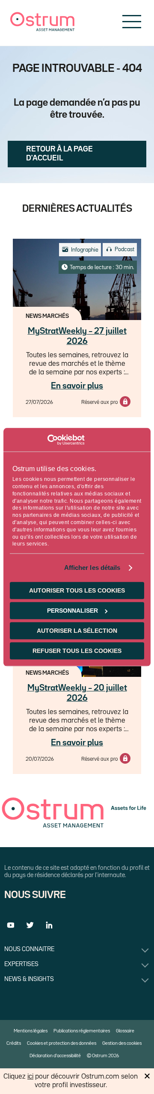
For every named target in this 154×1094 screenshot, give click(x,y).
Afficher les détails (92, 568)
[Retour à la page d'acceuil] (42, 29)
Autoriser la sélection (77, 630)
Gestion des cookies (122, 1043)
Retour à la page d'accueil (59, 154)
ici (30, 1076)
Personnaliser (72, 610)
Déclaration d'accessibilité (55, 1056)
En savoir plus (77, 386)
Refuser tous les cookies (77, 650)
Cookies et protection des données (61, 1043)
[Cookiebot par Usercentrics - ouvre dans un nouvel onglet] (47, 439)
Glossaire (125, 1031)
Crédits (13, 1043)
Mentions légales (30, 1031)
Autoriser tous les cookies (77, 590)
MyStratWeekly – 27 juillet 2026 (77, 336)
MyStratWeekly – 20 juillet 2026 (77, 693)
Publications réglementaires (81, 1031)
